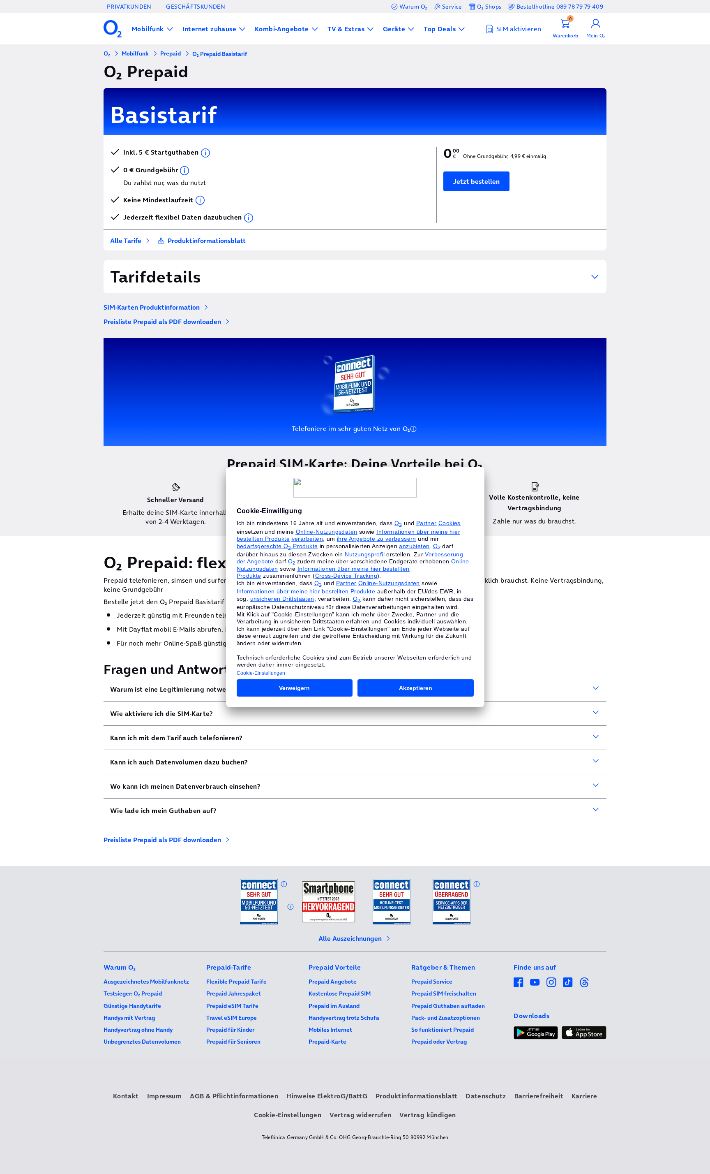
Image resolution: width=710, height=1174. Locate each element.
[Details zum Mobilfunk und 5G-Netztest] (284, 884)
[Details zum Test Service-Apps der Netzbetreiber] (476, 884)
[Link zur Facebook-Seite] (518, 982)
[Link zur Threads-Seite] (584, 982)
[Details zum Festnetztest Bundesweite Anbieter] (290, 906)
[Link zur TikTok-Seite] (568, 982)
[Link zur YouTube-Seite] (535, 982)
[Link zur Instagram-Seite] (551, 982)
